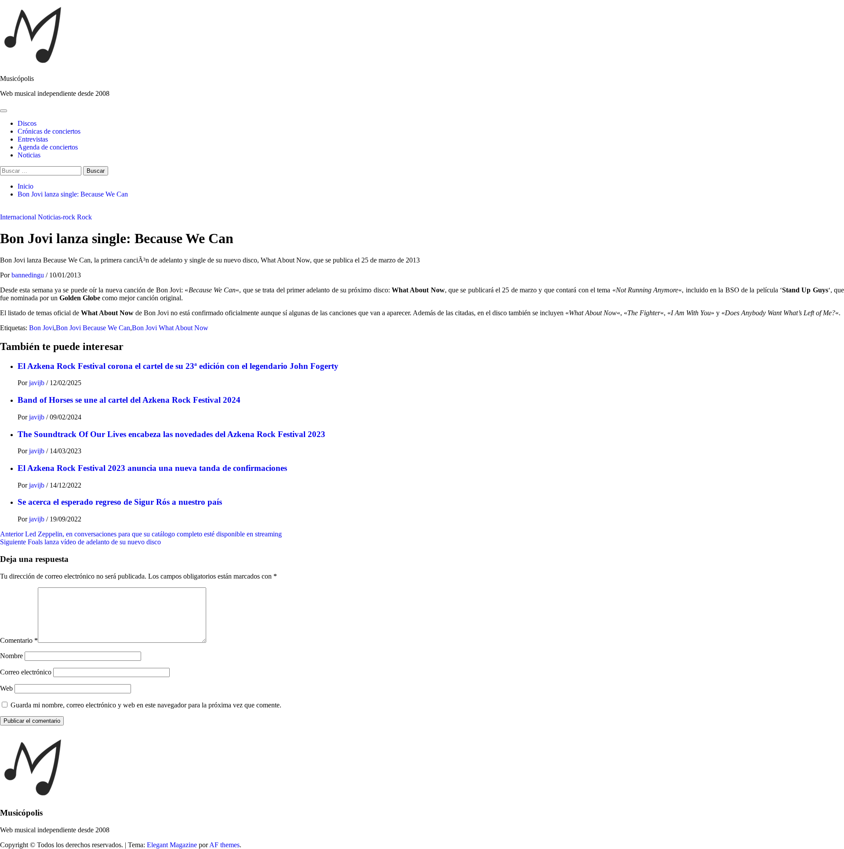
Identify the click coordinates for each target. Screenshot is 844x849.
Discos (27, 123)
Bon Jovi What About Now (170, 328)
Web (6, 688)
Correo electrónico (25, 672)
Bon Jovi (41, 328)
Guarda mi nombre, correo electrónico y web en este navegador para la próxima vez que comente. (146, 705)
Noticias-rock (56, 217)
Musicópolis (17, 78)
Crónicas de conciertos (49, 131)
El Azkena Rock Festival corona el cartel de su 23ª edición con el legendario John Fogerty (178, 366)
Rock (84, 217)
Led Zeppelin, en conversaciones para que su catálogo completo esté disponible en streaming (141, 534)
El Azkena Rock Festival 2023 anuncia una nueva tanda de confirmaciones (152, 468)
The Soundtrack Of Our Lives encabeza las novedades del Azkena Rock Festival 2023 (171, 434)
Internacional (18, 217)
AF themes (224, 845)
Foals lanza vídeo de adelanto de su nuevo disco (80, 542)
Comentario (19, 640)
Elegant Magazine (172, 845)
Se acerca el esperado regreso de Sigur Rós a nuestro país (120, 501)
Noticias (29, 155)
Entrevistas (33, 139)
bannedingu (28, 275)
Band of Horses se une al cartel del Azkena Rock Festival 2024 (129, 399)
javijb (37, 382)
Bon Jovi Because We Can (93, 328)
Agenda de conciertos (48, 147)
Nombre (11, 656)
